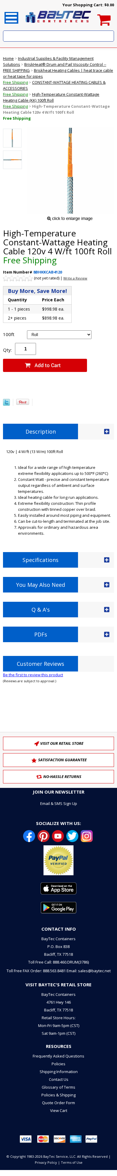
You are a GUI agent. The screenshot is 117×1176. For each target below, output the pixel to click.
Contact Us (58, 1079)
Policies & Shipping (58, 1095)
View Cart (58, 1110)
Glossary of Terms (58, 1087)
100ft (8, 334)
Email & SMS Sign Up (58, 803)
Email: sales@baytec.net (89, 970)
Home (8, 58)
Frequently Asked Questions (58, 1056)
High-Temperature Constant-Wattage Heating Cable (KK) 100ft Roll (51, 100)
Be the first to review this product (33, 674)
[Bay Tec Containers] (58, 24)
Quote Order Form (58, 1102)
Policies (58, 1063)
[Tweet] (6, 404)
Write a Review (75, 278)
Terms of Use (71, 1162)
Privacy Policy (46, 1162)
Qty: (7, 350)
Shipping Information (59, 1071)
